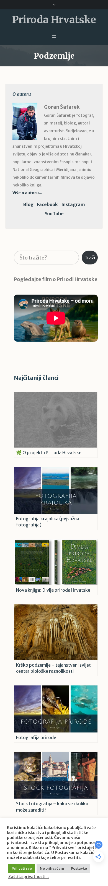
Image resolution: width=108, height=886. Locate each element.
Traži (89, 257)
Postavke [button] (79, 868)
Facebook (47, 204)
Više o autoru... (27, 192)
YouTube (54, 213)
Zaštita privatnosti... (28, 876)
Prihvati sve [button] (22, 868)
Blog (28, 204)
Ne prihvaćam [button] (52, 868)
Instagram (73, 204)
